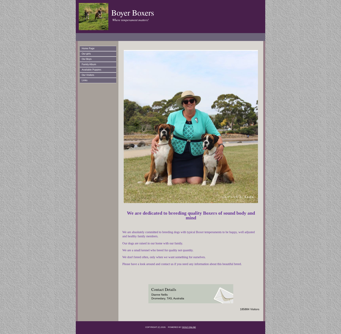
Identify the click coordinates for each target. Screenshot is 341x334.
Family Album (89, 64)
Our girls (86, 53)
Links (84, 80)
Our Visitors (88, 75)
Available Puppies (91, 69)
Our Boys (87, 59)
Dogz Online (189, 327)
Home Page (88, 48)
